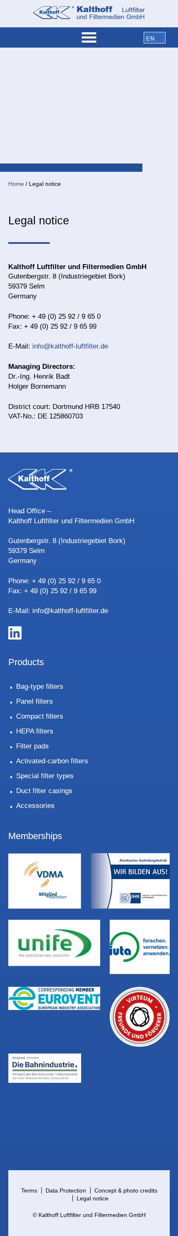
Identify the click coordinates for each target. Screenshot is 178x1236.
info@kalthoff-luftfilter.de (70, 346)
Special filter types (45, 776)
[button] (155, 37)
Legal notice (92, 1198)
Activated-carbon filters (52, 761)
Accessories (35, 806)
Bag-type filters (39, 686)
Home (16, 183)
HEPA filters (34, 731)
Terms (29, 1190)
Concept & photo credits (125, 1190)
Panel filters (34, 701)
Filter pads (32, 746)
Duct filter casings (44, 791)
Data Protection (66, 1190)
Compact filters (39, 716)
